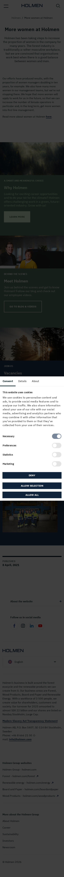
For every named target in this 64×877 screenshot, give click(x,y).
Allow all (32, 494)
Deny (32, 475)
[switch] (56, 445)
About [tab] (35, 381)
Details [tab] (22, 381)
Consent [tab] (8, 381)
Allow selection (32, 485)
